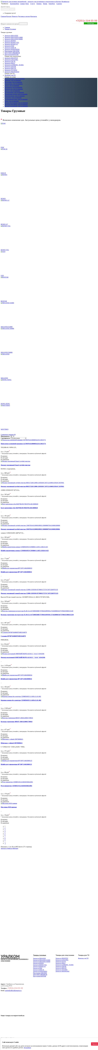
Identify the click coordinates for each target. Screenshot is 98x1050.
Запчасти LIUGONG (62, 960)
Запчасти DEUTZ (61, 968)
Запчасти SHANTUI (62, 958)
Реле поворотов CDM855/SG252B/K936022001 (16, 786)
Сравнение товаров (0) (8, 434)
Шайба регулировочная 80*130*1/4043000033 (16, 572)
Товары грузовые (39, 955)
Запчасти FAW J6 (38, 970)
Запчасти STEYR (61, 966)
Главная (7, 27)
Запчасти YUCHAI (61, 969)
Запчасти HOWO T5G (40, 965)
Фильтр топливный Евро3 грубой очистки (15, 465)
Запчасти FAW (37, 968)
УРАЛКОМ (10, 956)
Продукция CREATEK (40, 973)
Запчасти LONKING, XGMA (65, 965)
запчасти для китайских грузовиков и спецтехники (14, 960)
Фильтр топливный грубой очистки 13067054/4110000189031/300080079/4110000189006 (30, 529)
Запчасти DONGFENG (40, 971)
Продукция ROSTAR (39, 976)
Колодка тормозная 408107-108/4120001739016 (16, 721)
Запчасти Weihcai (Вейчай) (9, 848)
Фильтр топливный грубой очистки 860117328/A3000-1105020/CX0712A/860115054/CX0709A (32, 486)
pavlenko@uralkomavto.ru (13, 990)
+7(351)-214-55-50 (86, 20)
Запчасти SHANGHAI (62, 971)
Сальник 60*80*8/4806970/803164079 (13, 636)
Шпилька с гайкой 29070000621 (11, 743)
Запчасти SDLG (60, 963)
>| (5, 843)
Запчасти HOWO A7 (39, 966)
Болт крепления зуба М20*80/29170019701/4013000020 (19, 508)
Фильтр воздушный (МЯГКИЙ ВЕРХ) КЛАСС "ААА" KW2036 (23, 657)
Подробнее (27, 1047)
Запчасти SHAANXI (39, 958)
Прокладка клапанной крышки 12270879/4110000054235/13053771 (23, 443)
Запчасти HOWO (38, 963)
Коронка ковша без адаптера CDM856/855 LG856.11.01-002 (21, 700)
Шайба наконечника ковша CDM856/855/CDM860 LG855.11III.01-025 (25, 550)
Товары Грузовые (10, 29)
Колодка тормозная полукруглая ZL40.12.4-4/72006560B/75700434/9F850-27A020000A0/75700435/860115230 (37, 614)
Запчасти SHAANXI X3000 (41, 960)
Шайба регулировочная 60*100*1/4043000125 (16, 764)
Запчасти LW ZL (61, 961)
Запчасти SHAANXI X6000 (41, 961)
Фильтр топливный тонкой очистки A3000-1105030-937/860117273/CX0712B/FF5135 (29, 593)
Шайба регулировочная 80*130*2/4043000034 (16, 679)
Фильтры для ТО (83, 958)
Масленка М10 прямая (9, 807)
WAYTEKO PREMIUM (40, 974)
